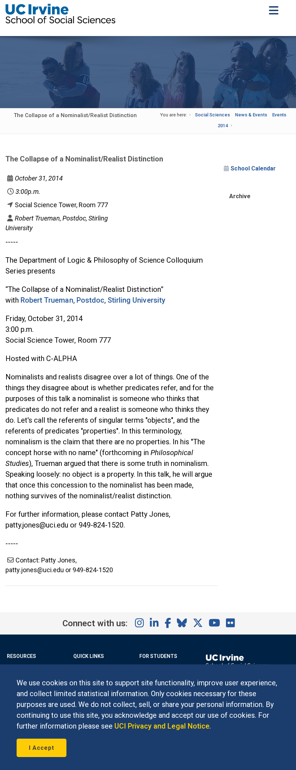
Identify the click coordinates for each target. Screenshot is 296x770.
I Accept (41, 747)
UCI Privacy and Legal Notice (161, 726)
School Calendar (253, 168)
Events (279, 114)
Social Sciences (212, 114)
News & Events (251, 114)
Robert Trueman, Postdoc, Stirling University (93, 300)
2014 (223, 125)
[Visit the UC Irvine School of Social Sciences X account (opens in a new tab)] (198, 623)
